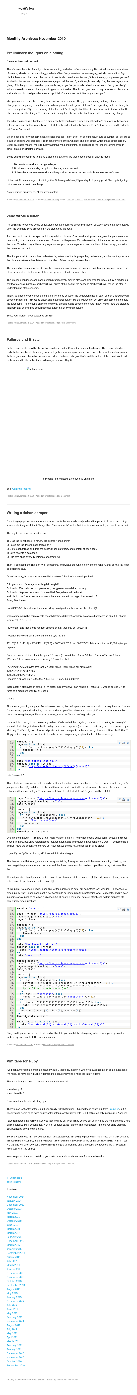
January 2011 (14, 1349)
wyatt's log (26, 8)
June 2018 (12, 1224)
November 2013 (15, 1277)
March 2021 (13, 1216)
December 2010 (15, 1353)
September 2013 (16, 1285)
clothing (70, 199)
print (123, 743)
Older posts (15, 1177)
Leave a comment (117, 199)
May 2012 (12, 1313)
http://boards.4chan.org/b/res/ (51, 766)
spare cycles (89, 199)
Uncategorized (51, 199)
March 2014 (13, 1265)
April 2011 (12, 1337)
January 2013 (14, 1297)
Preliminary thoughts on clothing (35, 52)
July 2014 (12, 1261)
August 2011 (13, 1325)
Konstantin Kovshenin (67, 1379)
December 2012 (15, 1301)
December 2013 (15, 1273)
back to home (14, 1181)
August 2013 (13, 1289)
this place (114, 1108)
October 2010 (14, 1361)
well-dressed (102, 199)
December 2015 (15, 1240)
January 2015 (14, 1248)
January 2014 (14, 1269)
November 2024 (15, 1196)
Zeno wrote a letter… (24, 216)
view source (119, 743)
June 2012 (12, 1309)
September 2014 (16, 1252)
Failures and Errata (23, 339)
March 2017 (13, 1232)
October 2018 (14, 1220)
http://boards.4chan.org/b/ (59, 913)
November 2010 (15, 1357)
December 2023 (15, 1204)
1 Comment (64, 496)
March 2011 (13, 1341)
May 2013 (12, 1293)
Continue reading (23, 488)
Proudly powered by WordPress (22, 1379)
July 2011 (12, 1329)
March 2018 (13, 1228)
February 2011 (14, 1345)
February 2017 (15, 1236)
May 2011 (12, 1333)
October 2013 (14, 1281)
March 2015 (13, 1244)
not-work (79, 199)
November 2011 (15, 1321)
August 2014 (13, 1257)
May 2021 (12, 1212)
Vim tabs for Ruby (22, 1061)
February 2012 (15, 1317)
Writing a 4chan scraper (27, 512)
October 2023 (14, 1208)
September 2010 (16, 1365)
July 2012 (12, 1305)
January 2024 (14, 1200)
